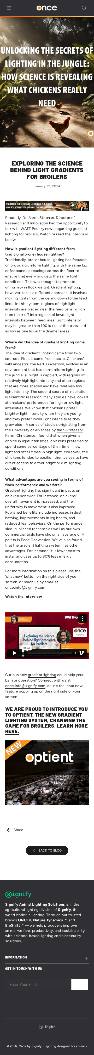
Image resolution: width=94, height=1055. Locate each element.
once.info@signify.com (25, 587)
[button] (84, 8)
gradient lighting (42, 675)
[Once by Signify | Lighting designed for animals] (47, 8)
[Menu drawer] (9, 8)
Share (18, 830)
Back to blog (50, 850)
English (50, 1027)
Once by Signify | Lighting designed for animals (53, 1046)
